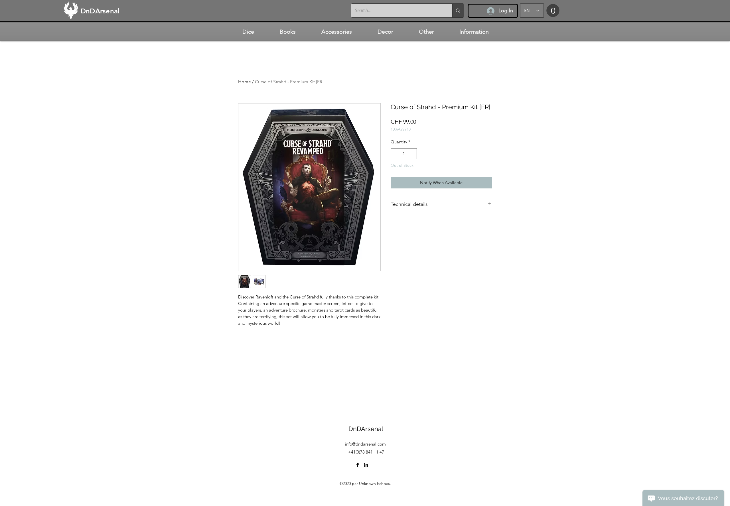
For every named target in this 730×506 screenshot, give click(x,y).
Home (244, 81)
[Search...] (457, 10)
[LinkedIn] (366, 465)
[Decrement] (395, 154)
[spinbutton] (404, 154)
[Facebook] (357, 465)
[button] (552, 10)
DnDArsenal (365, 428)
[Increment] (412, 154)
